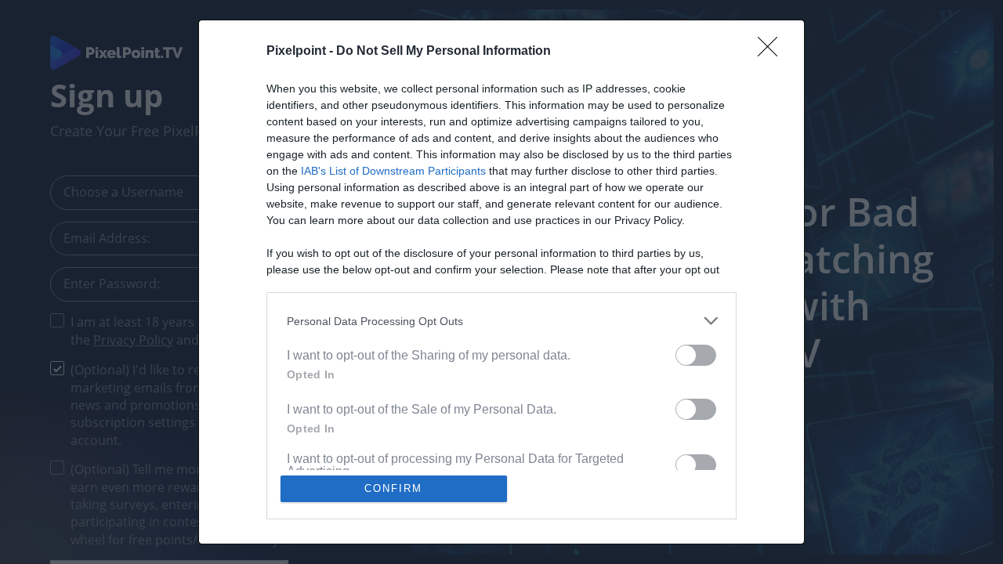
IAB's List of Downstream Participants (393, 170)
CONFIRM (393, 488)
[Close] (773, 52)
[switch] (695, 355)
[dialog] (501, 282)
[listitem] (501, 321)
